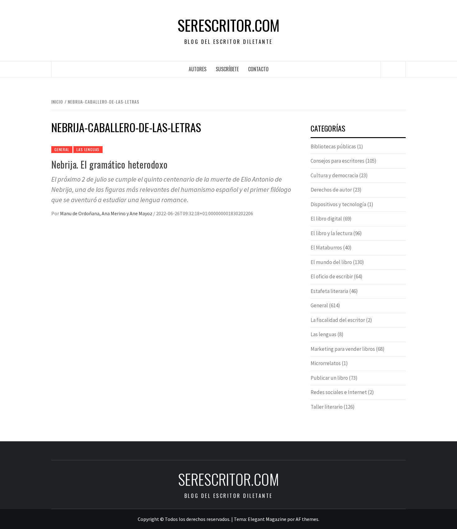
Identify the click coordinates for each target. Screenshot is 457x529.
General (61, 149)
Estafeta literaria (329, 291)
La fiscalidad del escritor (338, 320)
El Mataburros (326, 247)
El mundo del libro (331, 262)
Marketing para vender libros (343, 349)
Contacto (258, 69)
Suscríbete (227, 69)
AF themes (307, 519)
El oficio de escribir (332, 276)
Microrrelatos (326, 363)
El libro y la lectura (331, 233)
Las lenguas (87, 149)
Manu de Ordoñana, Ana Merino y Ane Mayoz (106, 213)
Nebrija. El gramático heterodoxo (109, 164)
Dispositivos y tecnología (338, 204)
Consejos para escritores (337, 160)
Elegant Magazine (267, 519)
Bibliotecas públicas (333, 146)
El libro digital (326, 218)
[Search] (393, 69)
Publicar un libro (329, 377)
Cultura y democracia (334, 175)
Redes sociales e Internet (339, 392)
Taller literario (327, 406)
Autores (197, 69)
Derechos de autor (331, 189)
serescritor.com (228, 25)
